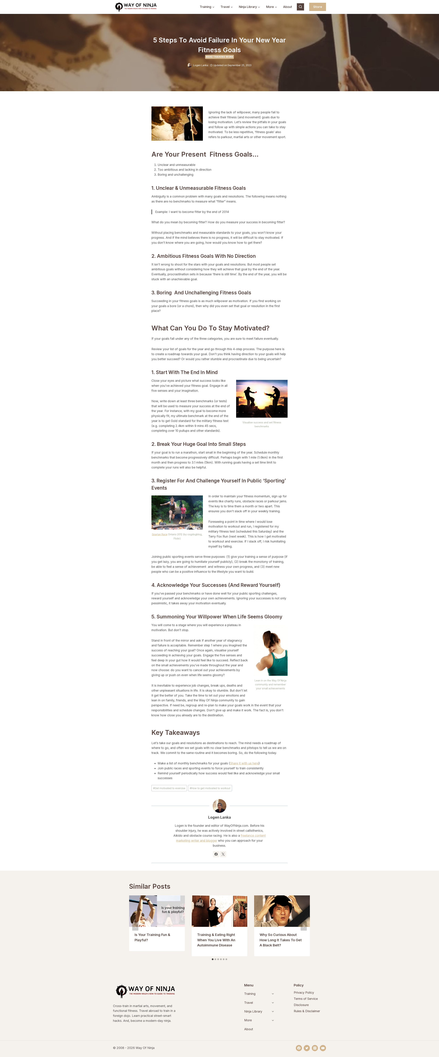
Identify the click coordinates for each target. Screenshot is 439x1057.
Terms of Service (306, 999)
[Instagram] (315, 1048)
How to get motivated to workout (210, 788)
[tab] (212, 959)
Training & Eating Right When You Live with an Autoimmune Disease (216, 940)
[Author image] (190, 65)
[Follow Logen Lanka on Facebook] (216, 854)
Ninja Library (253, 1011)
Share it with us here (244, 763)
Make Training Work (219, 56)
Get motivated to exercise (169, 788)
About (287, 7)
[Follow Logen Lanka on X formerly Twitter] (223, 854)
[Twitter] (307, 1048)
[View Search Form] (300, 6)
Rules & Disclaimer (307, 1011)
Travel (248, 1002)
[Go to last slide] (135, 926)
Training (250, 994)
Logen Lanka (200, 65)
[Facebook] (299, 1048)
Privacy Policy (304, 992)
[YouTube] (323, 1048)
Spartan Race (159, 534)
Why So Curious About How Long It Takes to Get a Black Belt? (281, 940)
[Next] (304, 926)
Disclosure (301, 1005)
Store (317, 7)
